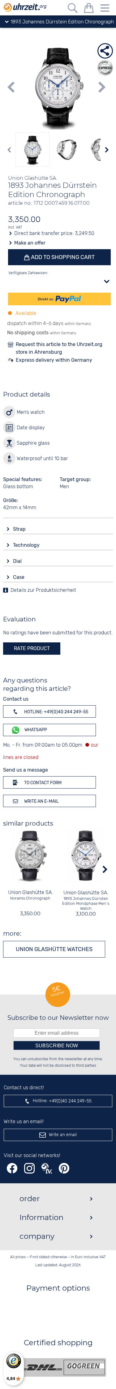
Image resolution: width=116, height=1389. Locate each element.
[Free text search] (73, 9)
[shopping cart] (89, 9)
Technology (27, 545)
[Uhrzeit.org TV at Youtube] (46, 1168)
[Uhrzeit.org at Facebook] (12, 1168)
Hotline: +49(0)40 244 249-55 (55, 712)
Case (19, 577)
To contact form (42, 782)
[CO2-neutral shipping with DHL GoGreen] (62, 1367)
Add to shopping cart (62, 257)
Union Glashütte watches (54, 949)
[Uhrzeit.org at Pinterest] (64, 1168)
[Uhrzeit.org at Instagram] (29, 1168)
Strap (20, 529)
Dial (18, 561)
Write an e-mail (41, 801)
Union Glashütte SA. (30, 892)
